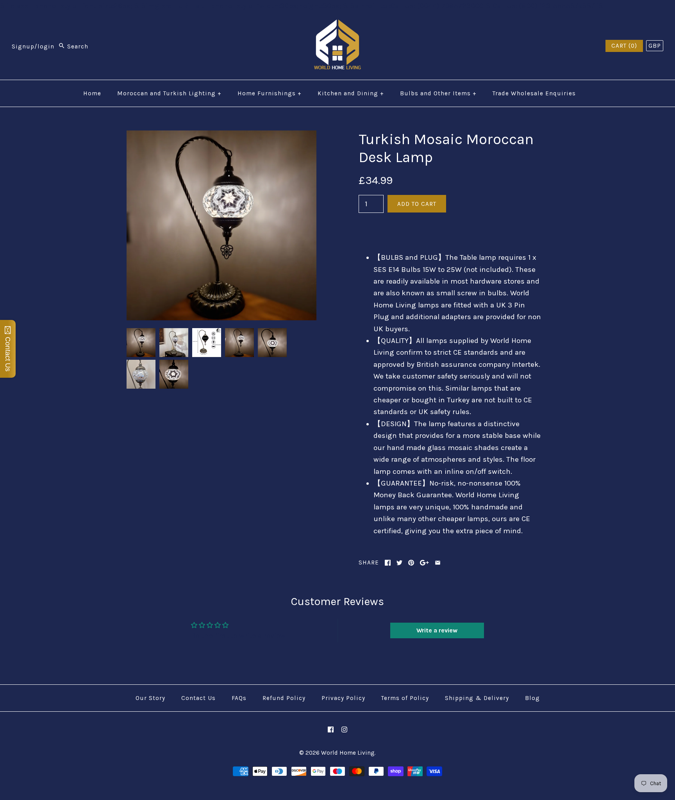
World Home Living (348, 752)
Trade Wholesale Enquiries (534, 93)
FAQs (239, 698)
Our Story (150, 698)
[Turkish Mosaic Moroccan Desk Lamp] (221, 136)
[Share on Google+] (424, 563)
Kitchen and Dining (351, 93)
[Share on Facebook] (388, 563)
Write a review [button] (436, 630)
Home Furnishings (270, 93)
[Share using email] (438, 563)
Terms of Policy (405, 698)
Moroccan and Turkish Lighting (169, 93)
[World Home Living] (337, 25)
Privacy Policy (343, 698)
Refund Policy (283, 698)
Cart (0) (624, 45)
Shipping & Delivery (477, 698)
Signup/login (33, 46)
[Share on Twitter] (399, 563)
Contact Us (198, 698)
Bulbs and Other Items (438, 93)
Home (92, 93)
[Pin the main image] (411, 563)
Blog (532, 698)
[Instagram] (344, 729)
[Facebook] (331, 729)
